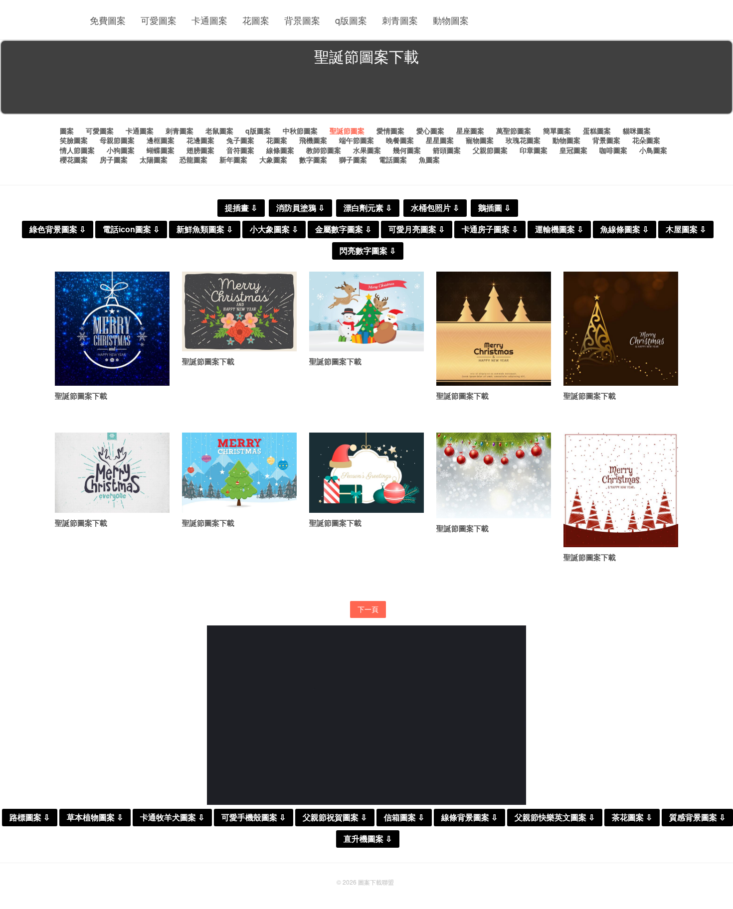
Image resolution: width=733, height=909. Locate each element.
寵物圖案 (480, 140)
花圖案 (255, 19)
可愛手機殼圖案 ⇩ (253, 817)
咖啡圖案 (613, 150)
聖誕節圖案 (347, 131)
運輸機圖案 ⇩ (559, 229)
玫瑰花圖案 (523, 140)
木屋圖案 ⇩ (686, 229)
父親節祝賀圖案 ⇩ (335, 817)
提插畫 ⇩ (241, 208)
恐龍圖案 (193, 159)
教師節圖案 (323, 150)
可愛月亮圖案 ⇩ (416, 229)
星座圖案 (470, 131)
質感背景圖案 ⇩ (697, 817)
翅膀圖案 (200, 150)
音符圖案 (240, 150)
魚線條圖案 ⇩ (624, 229)
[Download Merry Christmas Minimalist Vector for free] (112, 473)
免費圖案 (108, 19)
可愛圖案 (159, 19)
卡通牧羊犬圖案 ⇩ (172, 817)
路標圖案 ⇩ (29, 817)
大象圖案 (273, 159)
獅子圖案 (353, 159)
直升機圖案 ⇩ (368, 839)
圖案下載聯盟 (376, 882)
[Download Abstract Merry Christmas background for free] (620, 490)
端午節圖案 (356, 140)
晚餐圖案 (400, 140)
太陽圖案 (154, 159)
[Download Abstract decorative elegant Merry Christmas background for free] (493, 329)
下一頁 (368, 609)
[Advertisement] (366, 92)
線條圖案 (280, 150)
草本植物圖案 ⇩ (95, 817)
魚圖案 (429, 159)
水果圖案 (367, 150)
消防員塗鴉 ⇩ (300, 208)
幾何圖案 (407, 150)
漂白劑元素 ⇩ (368, 208)
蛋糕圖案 (597, 131)
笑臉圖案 (74, 140)
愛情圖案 (390, 131)
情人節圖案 (77, 150)
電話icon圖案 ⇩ (131, 229)
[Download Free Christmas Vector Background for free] (239, 473)
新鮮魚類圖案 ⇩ (205, 229)
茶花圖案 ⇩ (632, 817)
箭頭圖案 (447, 150)
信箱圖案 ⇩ (404, 817)
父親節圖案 (490, 150)
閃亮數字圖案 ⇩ (368, 251)
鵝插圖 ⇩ (494, 208)
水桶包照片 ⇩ (435, 208)
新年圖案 (233, 159)
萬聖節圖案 (513, 131)
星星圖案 (440, 140)
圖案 (67, 131)
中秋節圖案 (300, 131)
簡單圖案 (557, 131)
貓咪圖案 (637, 131)
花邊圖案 (200, 140)
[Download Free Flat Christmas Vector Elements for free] (366, 473)
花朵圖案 (646, 140)
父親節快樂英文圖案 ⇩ (555, 817)
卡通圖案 (209, 19)
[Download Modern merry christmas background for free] (112, 329)
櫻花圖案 (74, 159)
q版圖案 (351, 19)
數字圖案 (313, 159)
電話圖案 (393, 159)
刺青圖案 (400, 19)
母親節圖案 (117, 140)
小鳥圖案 (653, 150)
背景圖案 (302, 19)
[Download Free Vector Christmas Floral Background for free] (239, 312)
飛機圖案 (313, 140)
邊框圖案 (161, 140)
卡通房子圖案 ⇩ (490, 229)
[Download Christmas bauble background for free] (493, 475)
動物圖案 (451, 19)
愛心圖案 (430, 131)
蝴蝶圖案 (161, 150)
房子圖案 (114, 159)
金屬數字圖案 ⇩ (343, 229)
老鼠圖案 (219, 131)
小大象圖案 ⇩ (274, 229)
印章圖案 (534, 150)
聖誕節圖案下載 (81, 395)
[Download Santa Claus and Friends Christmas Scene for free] (366, 312)
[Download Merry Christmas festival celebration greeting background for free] (620, 329)
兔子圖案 (240, 140)
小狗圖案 (121, 150)
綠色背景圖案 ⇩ (57, 229)
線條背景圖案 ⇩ (469, 817)
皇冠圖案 (573, 150)
